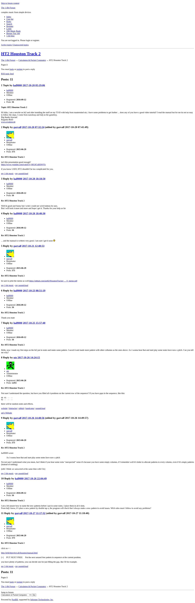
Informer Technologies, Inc (41, 599)
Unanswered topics (21, 45)
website (4, 408)
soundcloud (40, 408)
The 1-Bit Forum (8, 8)
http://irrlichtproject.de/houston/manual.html (19, 553)
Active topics (6, 45)
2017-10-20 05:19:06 (34, 85)
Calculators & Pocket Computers (32, 60)
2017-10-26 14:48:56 (33, 418)
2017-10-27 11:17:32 (34, 513)
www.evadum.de (8, 122)
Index (8, 17)
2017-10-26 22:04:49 (35, 478)
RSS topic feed (7, 74)
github (21, 408)
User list (9, 19)
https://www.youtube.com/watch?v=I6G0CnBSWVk (23, 164)
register (20, 69)
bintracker (13, 408)
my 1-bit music (7, 173)
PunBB (15, 599)
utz (15, 357)
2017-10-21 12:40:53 (33, 246)
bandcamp (29, 408)
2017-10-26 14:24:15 (29, 357)
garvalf (17, 127)
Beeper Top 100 (13, 33)
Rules (8, 21)
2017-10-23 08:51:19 (34, 290)
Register (9, 26)
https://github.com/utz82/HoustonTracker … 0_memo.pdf (53, 281)
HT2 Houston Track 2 (21, 53)
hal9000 (17, 85)
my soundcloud (21, 173)
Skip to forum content (10, 3)
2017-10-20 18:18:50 (34, 178)
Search (9, 24)
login (12, 69)
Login (8, 29)
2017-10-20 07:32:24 (33, 127)
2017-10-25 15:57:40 (34, 323)
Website (6, 413)
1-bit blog (10, 36)
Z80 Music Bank (13, 31)
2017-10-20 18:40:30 (34, 213)
